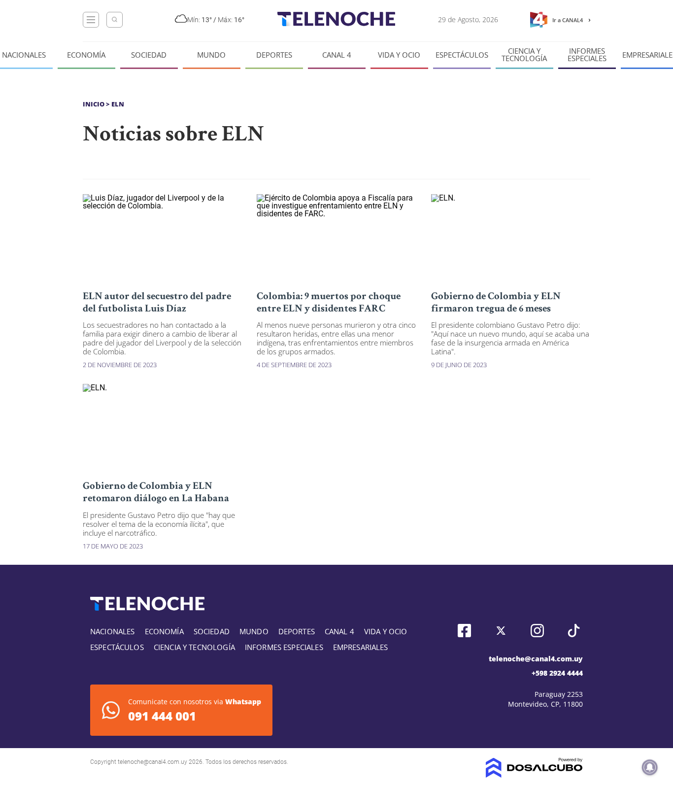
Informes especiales (587, 54)
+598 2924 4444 (557, 673)
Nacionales (24, 55)
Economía (86, 55)
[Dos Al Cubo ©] (534, 775)
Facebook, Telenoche (464, 630)
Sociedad (149, 55)
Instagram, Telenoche (537, 630)
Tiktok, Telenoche (573, 630)
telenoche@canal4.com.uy (536, 658)
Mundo (211, 55)
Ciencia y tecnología (524, 54)
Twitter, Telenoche (500, 630)
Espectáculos (462, 55)
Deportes (274, 55)
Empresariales (360, 647)
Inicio (93, 104)
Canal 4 (336, 55)
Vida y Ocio (399, 55)
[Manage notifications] (650, 767)
